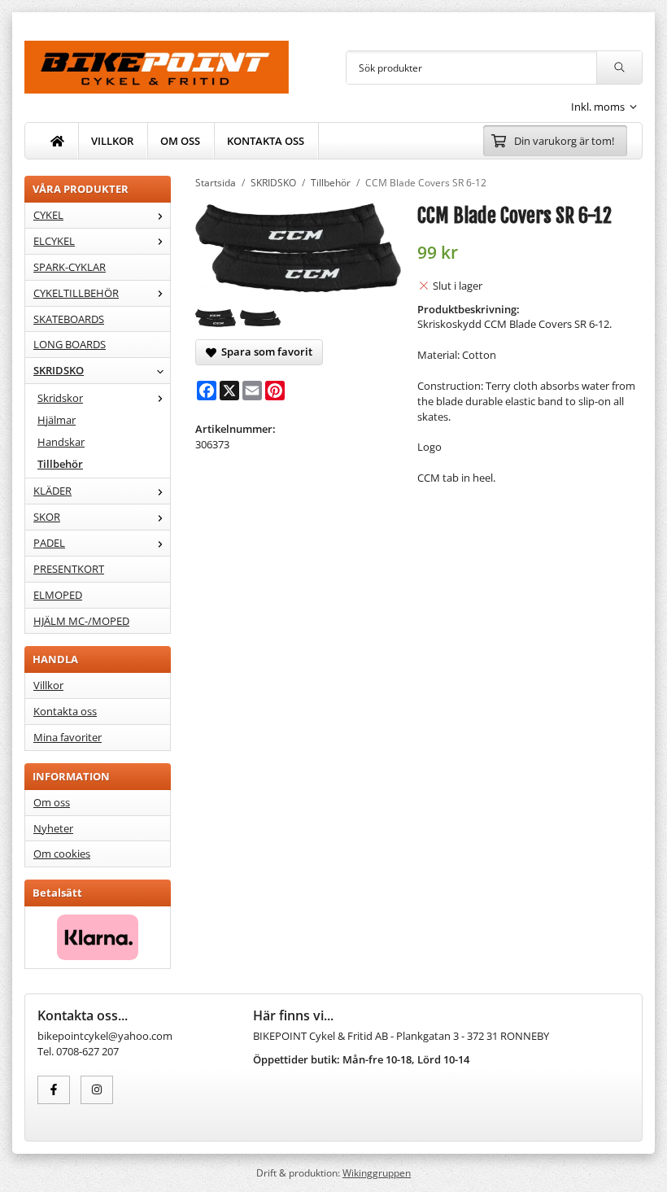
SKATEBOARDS (68, 319)
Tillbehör (60, 463)
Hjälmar (56, 420)
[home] (57, 141)
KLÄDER (52, 490)
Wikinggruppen (376, 1172)
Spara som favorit (264, 351)
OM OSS (180, 140)
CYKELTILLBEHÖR (76, 293)
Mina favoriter (67, 737)
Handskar (61, 441)
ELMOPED (57, 594)
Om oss (51, 802)
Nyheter (53, 828)
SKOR (46, 516)
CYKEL (48, 214)
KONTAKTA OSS (265, 140)
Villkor (48, 685)
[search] (619, 67)
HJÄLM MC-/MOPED (81, 620)
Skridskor (60, 398)
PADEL (49, 542)
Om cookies (61, 853)
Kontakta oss (65, 711)
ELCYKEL (54, 241)
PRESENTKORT (68, 568)
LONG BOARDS (69, 344)
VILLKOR (112, 140)
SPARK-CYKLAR (69, 267)
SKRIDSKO (58, 370)
